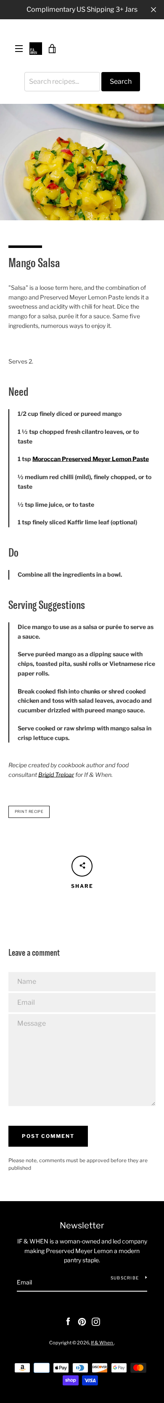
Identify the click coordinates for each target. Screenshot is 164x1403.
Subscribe (125, 1277)
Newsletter (82, 1225)
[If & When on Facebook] (68, 1321)
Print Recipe (29, 811)
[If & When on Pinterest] (82, 1321)
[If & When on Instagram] (96, 1321)
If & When (102, 1343)
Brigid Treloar (56, 774)
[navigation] (18, 48)
